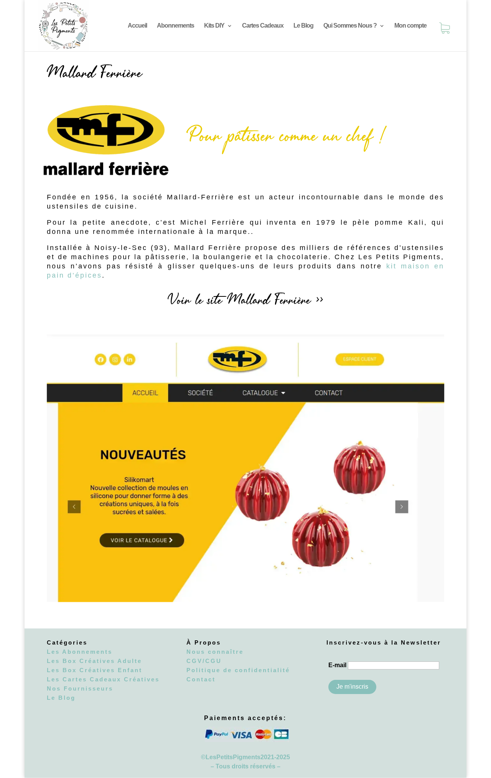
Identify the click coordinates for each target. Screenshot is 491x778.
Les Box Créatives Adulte (94, 661)
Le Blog (303, 26)
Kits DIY (214, 26)
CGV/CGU (204, 661)
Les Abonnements (79, 651)
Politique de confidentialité (238, 670)
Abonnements (175, 26)
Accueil (137, 26)
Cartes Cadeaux (262, 26)
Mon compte (410, 26)
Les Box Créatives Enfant (94, 670)
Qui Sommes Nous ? (350, 26)
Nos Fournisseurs (80, 688)
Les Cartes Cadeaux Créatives (103, 679)
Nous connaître (215, 651)
